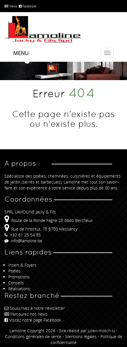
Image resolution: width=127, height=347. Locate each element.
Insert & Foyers (22, 265)
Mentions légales (81, 336)
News (12, 6)
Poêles (14, 271)
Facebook (29, 6)
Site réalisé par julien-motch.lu (87, 330)
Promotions (19, 277)
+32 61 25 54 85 (25, 235)
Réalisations (19, 288)
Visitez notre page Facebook (35, 320)
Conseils (16, 283)
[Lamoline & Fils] (63, 29)
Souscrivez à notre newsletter (37, 308)
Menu (21, 52)
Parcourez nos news (29, 314)
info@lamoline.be (26, 241)
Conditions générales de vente (33, 336)
